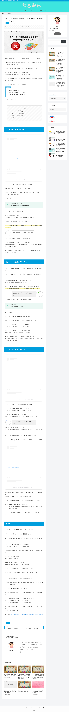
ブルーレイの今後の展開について (19, 115)
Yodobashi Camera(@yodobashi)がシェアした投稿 (23, 487)
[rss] (64, 0)
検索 (63, 41)
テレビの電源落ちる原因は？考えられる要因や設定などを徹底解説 (27, 614)
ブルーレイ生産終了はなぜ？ (18, 111)
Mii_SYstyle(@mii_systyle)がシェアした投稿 (23, 399)
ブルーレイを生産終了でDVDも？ (19, 113)
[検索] (66, 0)
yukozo (11, 650)
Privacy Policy (38, 707)
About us (44, 707)
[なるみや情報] (34, 5)
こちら (57, 33)
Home (24, 707)
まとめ (12, 117)
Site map (32, 707)
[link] (21, 652)
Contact (27, 707)
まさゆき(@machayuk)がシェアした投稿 (23, 179)
